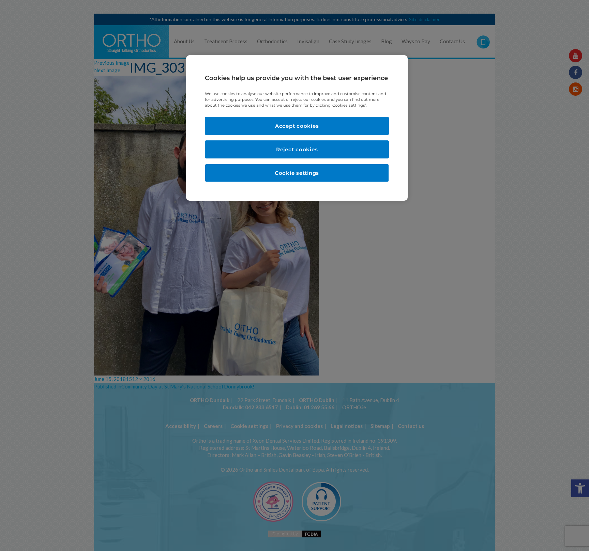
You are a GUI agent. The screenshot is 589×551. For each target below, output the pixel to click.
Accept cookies (297, 126)
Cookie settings (297, 173)
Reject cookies (297, 149)
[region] (297, 128)
